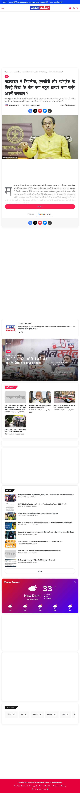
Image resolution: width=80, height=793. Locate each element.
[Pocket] (40, 223)
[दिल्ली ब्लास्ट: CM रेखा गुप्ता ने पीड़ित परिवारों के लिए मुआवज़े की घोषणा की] (10, 563)
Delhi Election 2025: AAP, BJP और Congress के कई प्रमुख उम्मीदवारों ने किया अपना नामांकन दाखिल (15, 407)
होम (7, 72)
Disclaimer (56, 786)
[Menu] (3, 8)
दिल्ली (8, 352)
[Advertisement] (40, 28)
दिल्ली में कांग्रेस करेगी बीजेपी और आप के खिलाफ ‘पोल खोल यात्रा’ (26, 360)
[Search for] (77, 8)
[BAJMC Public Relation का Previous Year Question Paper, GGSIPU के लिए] (10, 507)
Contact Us (24, 786)
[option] (40, 360)
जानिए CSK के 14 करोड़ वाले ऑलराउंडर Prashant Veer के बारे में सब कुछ (38, 513)
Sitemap (63, 786)
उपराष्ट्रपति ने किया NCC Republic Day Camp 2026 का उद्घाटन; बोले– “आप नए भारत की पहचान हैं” (46, 495)
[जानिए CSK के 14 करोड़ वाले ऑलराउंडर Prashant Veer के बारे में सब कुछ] (10, 516)
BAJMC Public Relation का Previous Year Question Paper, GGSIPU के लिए (32, 2)
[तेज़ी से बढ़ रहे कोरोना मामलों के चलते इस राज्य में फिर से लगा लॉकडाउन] (64, 397)
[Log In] (70, 8)
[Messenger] (45, 111)
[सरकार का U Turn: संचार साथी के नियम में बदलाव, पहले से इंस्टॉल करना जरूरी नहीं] (10, 554)
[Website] (19, 332)
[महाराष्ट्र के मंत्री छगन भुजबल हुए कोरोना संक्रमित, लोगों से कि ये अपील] (40, 397)
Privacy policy (33, 786)
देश (10, 72)
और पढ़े (40, 206)
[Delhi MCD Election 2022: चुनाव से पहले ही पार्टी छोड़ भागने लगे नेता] (15, 421)
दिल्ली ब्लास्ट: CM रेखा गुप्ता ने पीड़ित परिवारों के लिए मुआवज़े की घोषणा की (36, 560)
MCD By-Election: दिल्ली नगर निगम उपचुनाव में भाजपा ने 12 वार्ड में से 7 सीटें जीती (40, 541)
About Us (17, 786)
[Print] (50, 111)
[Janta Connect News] (40, 8)
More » (35, 329)
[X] (35, 111)
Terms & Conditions (45, 786)
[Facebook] (30, 111)
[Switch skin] (74, 8)
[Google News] (44, 214)
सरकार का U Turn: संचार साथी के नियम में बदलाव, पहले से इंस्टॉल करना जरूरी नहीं (39, 551)
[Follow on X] (18, 105)
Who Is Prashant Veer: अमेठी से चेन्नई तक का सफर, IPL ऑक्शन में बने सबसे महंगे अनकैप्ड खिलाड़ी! (45, 523)
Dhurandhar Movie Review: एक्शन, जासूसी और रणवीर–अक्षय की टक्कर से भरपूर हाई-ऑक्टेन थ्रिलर (46, 532)
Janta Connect (13, 105)
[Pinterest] (40, 111)
